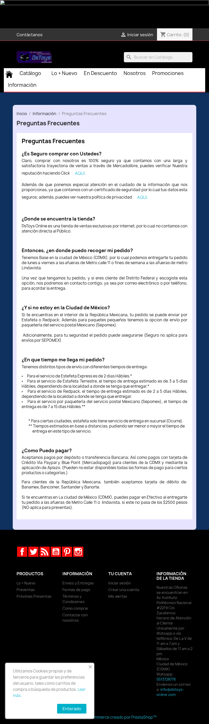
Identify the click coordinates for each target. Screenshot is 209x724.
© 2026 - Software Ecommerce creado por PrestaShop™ (104, 717)
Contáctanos (30, 35)
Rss (45, 552)
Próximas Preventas (34, 596)
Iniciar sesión (119, 583)
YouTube (56, 552)
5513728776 (166, 679)
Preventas (26, 589)
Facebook (22, 552)
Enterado (71, 708)
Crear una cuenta (123, 589)
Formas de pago (76, 589)
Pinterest (67, 552)
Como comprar (75, 608)
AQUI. (80, 173)
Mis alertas (117, 596)
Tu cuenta (120, 573)
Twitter (33, 552)
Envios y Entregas (78, 583)
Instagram (78, 552)
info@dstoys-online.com (170, 692)
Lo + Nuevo (26, 583)
